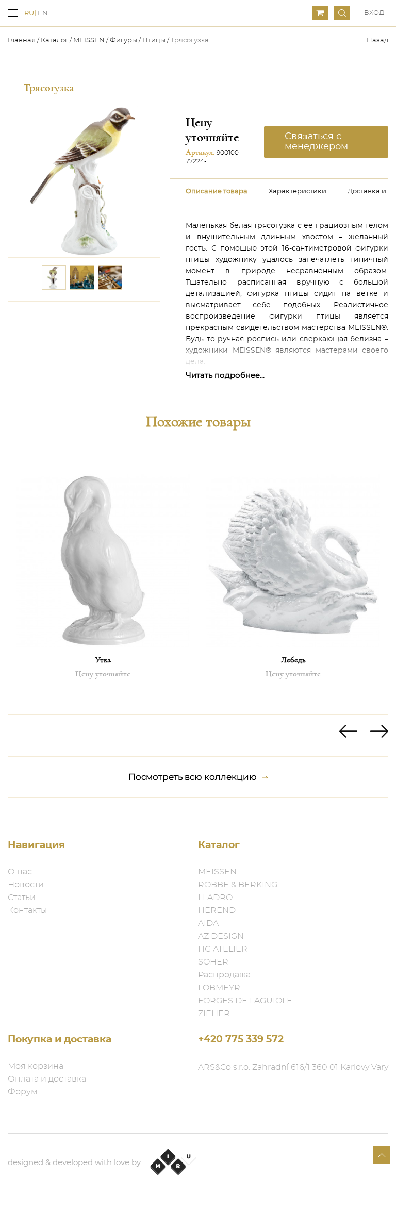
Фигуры (123, 40)
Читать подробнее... (225, 375)
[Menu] (13, 13)
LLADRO (215, 897)
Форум (23, 1092)
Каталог (54, 40)
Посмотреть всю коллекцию (192, 777)
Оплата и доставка (47, 1079)
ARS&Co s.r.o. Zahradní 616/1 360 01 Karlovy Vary (293, 1067)
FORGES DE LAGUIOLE (245, 1000)
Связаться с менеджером (316, 142)
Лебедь (293, 660)
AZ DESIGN (221, 936)
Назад (377, 40)
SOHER (213, 962)
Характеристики (297, 191)
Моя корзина (35, 1066)
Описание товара (217, 191)
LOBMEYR (219, 988)
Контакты (27, 910)
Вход (374, 13)
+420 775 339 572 (241, 1039)
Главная (22, 40)
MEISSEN (89, 40)
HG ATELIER (223, 949)
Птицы (154, 40)
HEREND (217, 910)
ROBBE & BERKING (237, 884)
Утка (103, 660)
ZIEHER (214, 1013)
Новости (26, 884)
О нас (20, 872)
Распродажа (224, 975)
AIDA (208, 923)
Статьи (22, 897)
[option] (103, 584)
